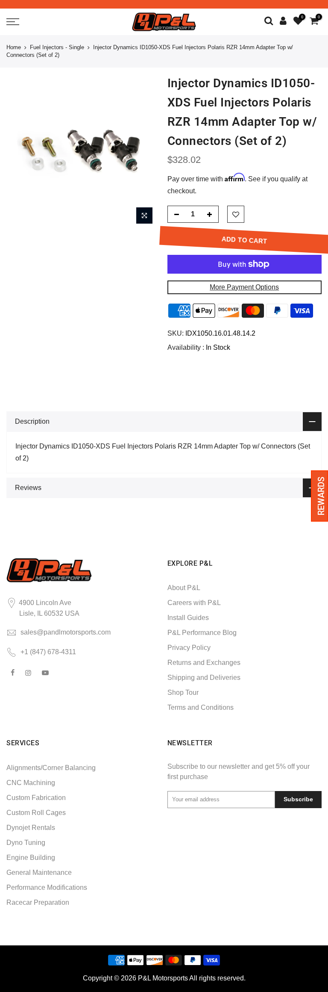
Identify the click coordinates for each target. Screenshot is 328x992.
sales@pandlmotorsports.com (65, 632)
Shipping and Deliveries (203, 677)
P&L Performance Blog (202, 632)
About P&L (183, 587)
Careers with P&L (194, 602)
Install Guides (188, 617)
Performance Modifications (46, 887)
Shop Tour (183, 692)
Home (13, 47)
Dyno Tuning (25, 842)
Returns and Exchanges (203, 662)
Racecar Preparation (37, 902)
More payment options (244, 287)
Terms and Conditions (200, 707)
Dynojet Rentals (30, 827)
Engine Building (30, 857)
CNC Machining (30, 782)
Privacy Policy (189, 647)
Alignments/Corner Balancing (51, 767)
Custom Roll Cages (36, 812)
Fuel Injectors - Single (57, 47)
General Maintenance (39, 872)
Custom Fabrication (36, 797)
